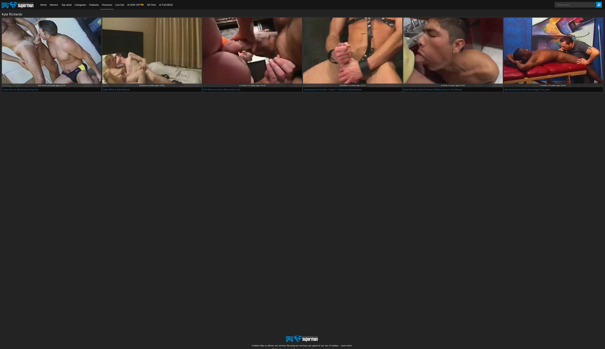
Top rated (66, 4)
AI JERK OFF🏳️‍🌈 (135, 4)
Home (43, 4)
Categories (80, 4)
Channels (94, 4)
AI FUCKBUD (166, 4)
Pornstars (107, 4)
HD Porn (151, 4)
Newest (54, 4)
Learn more (346, 345)
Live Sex (119, 4)
